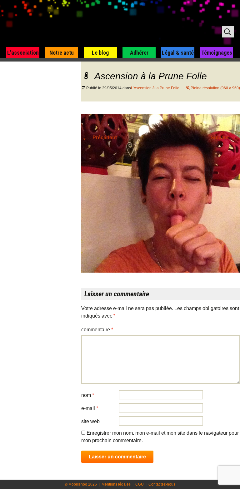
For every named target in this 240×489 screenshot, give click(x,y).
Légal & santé (178, 52)
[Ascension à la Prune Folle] (160, 192)
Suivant (225, 137)
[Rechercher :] (228, 31)
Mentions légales (116, 484)
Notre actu (61, 52)
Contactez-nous (161, 484)
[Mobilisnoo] (80, 23)
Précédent (99, 137)
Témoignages (216, 52)
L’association (23, 52)
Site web (90, 421)
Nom (87, 395)
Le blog (100, 52)
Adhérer (139, 52)
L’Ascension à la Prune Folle (155, 88)
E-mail (89, 408)
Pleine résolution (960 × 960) (215, 88)
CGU (139, 484)
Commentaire (97, 329)
